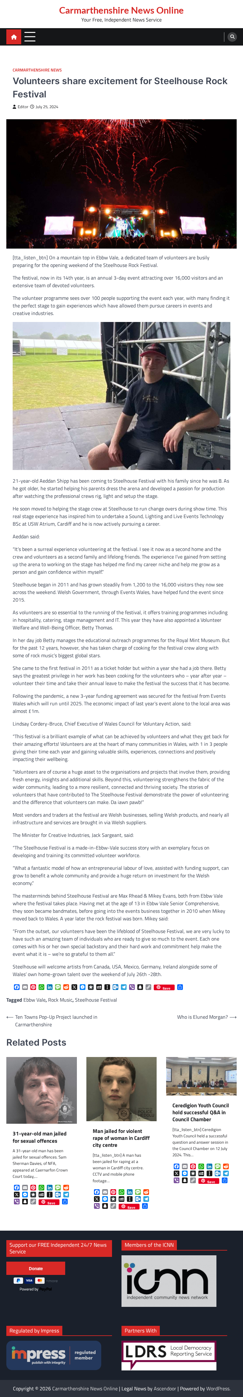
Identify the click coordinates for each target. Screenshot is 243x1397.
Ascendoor (165, 1388)
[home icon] (13, 36)
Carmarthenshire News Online (121, 10)
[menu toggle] (29, 36)
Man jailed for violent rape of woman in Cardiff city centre (121, 1138)
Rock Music (60, 1000)
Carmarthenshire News (37, 70)
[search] (232, 37)
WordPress (217, 1388)
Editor (23, 107)
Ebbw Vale (34, 1000)
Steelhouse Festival (96, 1000)
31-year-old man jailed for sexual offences (39, 1137)
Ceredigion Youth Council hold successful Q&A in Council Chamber (200, 1112)
